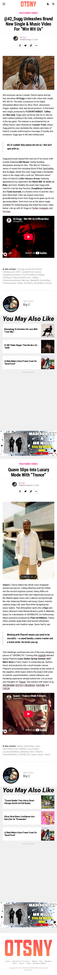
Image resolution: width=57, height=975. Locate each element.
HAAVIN (22, 749)
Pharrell (39, 752)
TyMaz (20, 283)
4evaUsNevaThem (33, 269)
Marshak (25, 280)
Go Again (10, 172)
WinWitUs (28, 283)
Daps (37, 746)
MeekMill (34, 280)
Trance (47, 755)
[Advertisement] (28, 402)
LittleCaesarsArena (11, 280)
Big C (25, 37)
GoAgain (41, 275)
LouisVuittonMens (11, 752)
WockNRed (39, 283)
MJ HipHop (23, 965)
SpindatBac (45, 280)
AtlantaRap (29, 746)
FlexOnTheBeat (29, 275)
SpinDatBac (48, 168)
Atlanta (20, 746)
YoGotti (48, 283)
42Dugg (20, 269)
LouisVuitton (33, 749)
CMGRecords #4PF (12, 272)
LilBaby (35, 278)
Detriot (38, 272)
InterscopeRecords (22, 278)
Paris (32, 752)
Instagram (43, 208)
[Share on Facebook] (20, 45)
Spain (40, 755)
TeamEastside (9, 283)
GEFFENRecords (10, 749)
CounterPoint (28, 272)
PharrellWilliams (10, 755)
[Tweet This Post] (25, 45)
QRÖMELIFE (24, 755)
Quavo (34, 755)
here (26, 205)
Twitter (35, 208)
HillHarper (7, 278)
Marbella (25, 752)
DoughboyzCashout (12, 275)
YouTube (6, 211)
